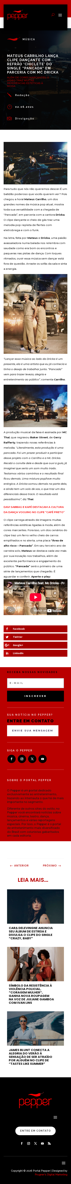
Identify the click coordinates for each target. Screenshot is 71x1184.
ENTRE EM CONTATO (35, 1130)
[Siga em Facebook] (11, 759)
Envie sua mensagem (32, 730)
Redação (22, 95)
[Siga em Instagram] (22, 759)
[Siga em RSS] (49, 1143)
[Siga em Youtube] (42, 759)
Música (29, 39)
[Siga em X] (32, 759)
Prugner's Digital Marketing (51, 1174)
